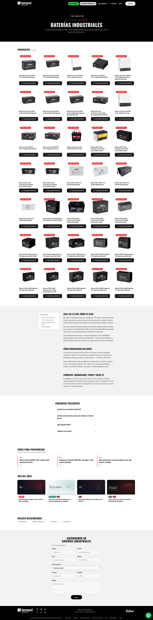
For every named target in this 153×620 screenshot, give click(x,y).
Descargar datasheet (29, 83)
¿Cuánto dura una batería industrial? (69, 409)
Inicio (66, 20)
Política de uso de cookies (97, 618)
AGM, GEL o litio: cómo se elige (48, 317)
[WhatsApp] (41, 612)
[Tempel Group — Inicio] (25, 610)
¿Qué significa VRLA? (64, 424)
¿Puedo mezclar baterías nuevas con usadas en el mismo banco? (75, 416)
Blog (120, 3)
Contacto (130, 3)
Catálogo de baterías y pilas (39, 521)
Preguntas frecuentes (46, 327)
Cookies (120, 618)
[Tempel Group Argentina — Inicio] (24, 4)
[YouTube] (41, 609)
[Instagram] (37, 609)
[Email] (37, 612)
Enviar (76, 597)
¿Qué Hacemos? (102, 4)
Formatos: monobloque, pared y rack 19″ (48, 323)
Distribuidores (74, 3)
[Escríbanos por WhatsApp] (148, 615)
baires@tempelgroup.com (89, 612)
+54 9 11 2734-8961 (79, 612)
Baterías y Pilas (72, 20)
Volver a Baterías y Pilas (77, 16)
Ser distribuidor (67, 521)
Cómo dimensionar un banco (47, 320)
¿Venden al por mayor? (64, 431)
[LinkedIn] (45, 612)
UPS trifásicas (55, 521)
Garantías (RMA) (113, 618)
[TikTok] (45, 609)
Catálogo (113, 3)
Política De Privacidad (84, 618)
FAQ (106, 618)
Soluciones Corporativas (88, 3)
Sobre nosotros (68, 618)
